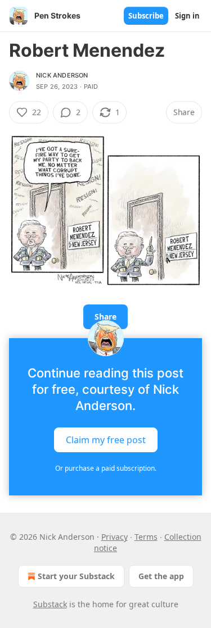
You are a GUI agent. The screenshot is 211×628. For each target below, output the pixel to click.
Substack (50, 604)
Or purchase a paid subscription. (105, 468)
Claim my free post (106, 440)
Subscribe (146, 16)
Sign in (187, 16)
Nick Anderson (62, 75)
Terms (146, 536)
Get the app (161, 576)
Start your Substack (76, 576)
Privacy (114, 536)
